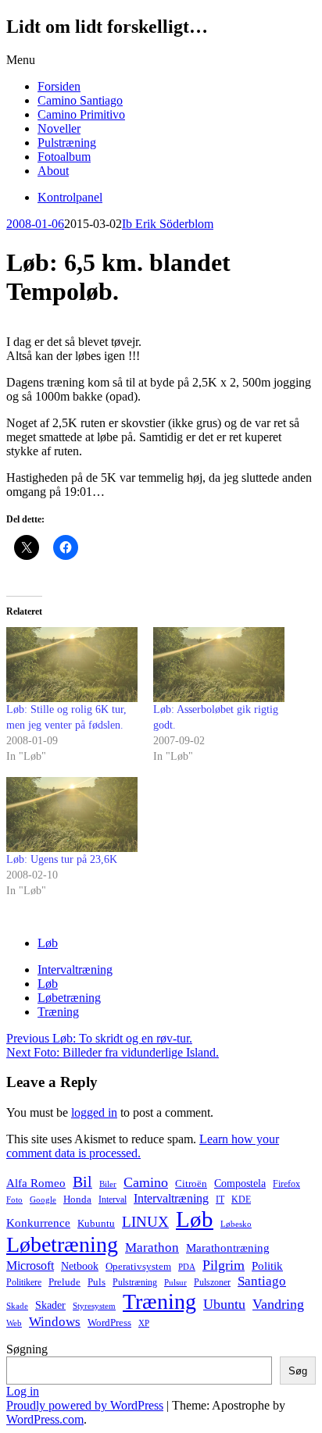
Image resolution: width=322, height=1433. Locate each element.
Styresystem (94, 1305)
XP (143, 1323)
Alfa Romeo (36, 1183)
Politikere (23, 1282)
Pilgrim (223, 1265)
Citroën (191, 1183)
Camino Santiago (80, 100)
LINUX (145, 1222)
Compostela (240, 1183)
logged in (94, 1112)
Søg (297, 1371)
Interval (112, 1199)
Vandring (278, 1304)
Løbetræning (69, 997)
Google (43, 1200)
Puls (97, 1282)
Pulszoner (212, 1282)
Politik (267, 1266)
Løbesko (236, 1223)
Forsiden (59, 86)
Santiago (262, 1281)
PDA (186, 1267)
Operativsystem (138, 1266)
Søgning (27, 1349)
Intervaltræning (75, 969)
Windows (54, 1321)
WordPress (109, 1322)
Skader (50, 1305)
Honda (77, 1199)
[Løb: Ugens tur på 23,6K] (72, 814)
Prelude (64, 1282)
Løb (48, 943)
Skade (17, 1305)
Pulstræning (67, 142)
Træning (58, 1011)
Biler (107, 1184)
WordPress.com (45, 1419)
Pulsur (175, 1282)
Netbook (79, 1266)
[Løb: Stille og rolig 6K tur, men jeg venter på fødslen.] (72, 664)
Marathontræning (228, 1248)
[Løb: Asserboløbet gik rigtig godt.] (218, 664)
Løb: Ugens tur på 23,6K (61, 859)
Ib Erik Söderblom (167, 223)
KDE (241, 1199)
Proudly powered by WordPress (84, 1405)
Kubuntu (96, 1223)
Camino (145, 1182)
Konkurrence (38, 1222)
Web (14, 1323)
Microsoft (30, 1265)
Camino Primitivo (81, 114)
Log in (22, 1391)
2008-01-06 (35, 223)
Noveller (59, 128)
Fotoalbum (64, 156)
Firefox (286, 1183)
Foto (14, 1200)
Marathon (152, 1247)
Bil (82, 1181)
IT (220, 1199)
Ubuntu (224, 1304)
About (53, 170)
